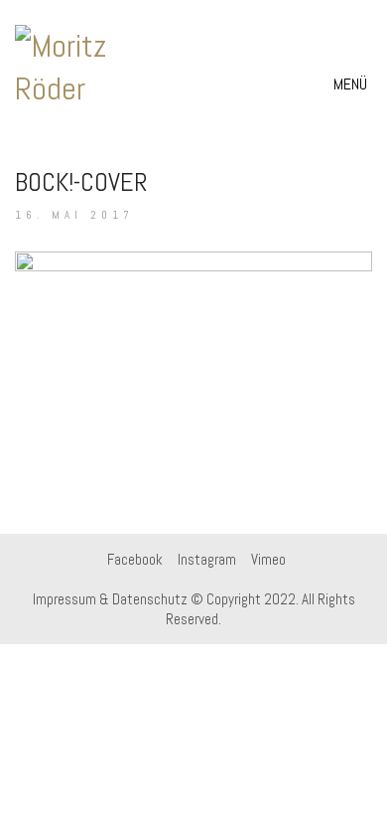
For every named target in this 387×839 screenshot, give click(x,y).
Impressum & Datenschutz (110, 598)
